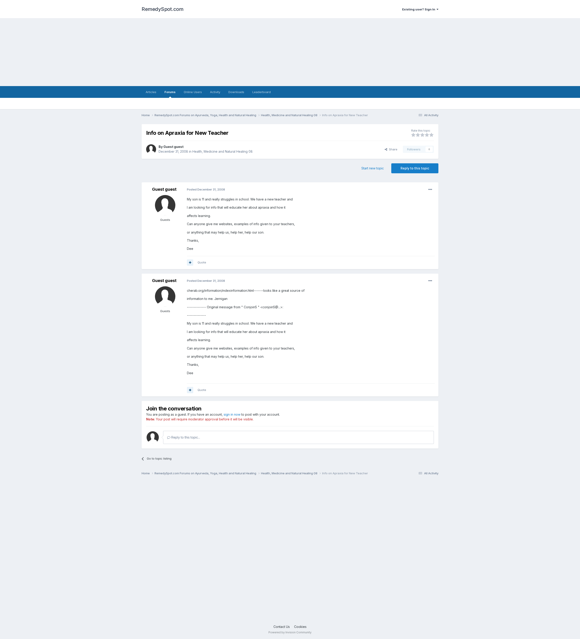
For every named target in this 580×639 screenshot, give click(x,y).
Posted (206, 189)
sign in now (232, 414)
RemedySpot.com (162, 9)
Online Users (193, 92)
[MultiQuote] (190, 262)
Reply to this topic (415, 168)
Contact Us (281, 627)
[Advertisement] (290, 52)
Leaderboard (261, 92)
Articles (151, 92)
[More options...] (430, 189)
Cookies (300, 627)
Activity (215, 92)
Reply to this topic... (185, 437)
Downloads (236, 92)
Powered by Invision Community (290, 632)
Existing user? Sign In (419, 9)
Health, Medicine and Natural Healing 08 (222, 151)
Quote (202, 262)
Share (392, 149)
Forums (170, 92)
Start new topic (372, 168)
